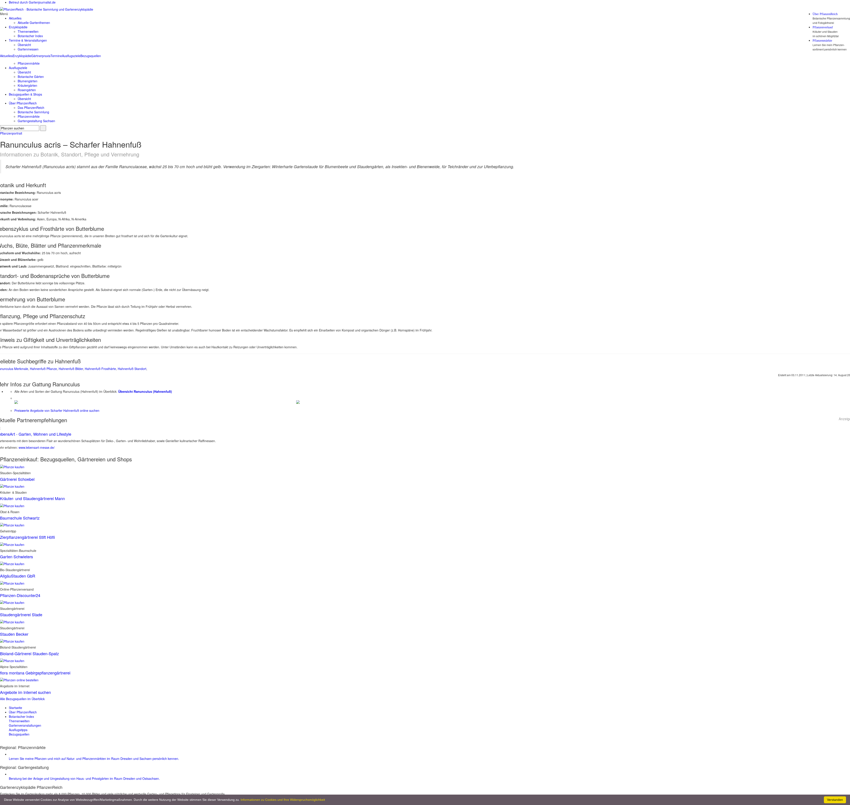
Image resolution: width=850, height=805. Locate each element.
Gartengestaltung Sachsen (36, 121)
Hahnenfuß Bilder (71, 368)
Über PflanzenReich (825, 14)
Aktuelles (6, 56)
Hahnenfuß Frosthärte (100, 368)
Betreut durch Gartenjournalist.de (32, 2)
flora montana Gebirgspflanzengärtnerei (35, 673)
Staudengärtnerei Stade (21, 614)
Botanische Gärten (31, 76)
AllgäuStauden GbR (17, 576)
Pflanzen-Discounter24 (20, 595)
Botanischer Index (30, 36)
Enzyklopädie (22, 56)
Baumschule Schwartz (20, 518)
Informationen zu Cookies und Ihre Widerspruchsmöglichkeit (283, 799)
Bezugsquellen (90, 56)
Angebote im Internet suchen (25, 692)
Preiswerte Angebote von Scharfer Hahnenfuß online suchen (56, 410)
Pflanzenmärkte (822, 40)
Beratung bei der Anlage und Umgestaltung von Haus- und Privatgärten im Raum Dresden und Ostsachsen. (84, 778)
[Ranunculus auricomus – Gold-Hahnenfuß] (16, 401)
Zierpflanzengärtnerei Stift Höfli (27, 537)
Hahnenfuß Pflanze (43, 368)
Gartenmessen (28, 49)
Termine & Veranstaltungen (28, 40)
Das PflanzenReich (31, 107)
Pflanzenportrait (11, 133)
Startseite (15, 707)
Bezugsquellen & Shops (25, 94)
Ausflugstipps (18, 730)
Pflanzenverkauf (823, 27)
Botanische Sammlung (33, 112)
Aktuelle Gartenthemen (34, 22)
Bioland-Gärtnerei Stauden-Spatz (29, 653)
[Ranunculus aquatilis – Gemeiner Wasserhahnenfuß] (298, 401)
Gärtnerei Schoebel (17, 479)
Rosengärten (27, 90)
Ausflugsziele (71, 56)
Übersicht (24, 44)
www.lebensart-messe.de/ (37, 447)
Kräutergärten (27, 85)
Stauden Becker (14, 634)
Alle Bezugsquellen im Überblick (22, 699)
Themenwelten (28, 31)
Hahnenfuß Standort (132, 368)
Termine (56, 56)
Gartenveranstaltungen (25, 725)
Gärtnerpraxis (40, 56)
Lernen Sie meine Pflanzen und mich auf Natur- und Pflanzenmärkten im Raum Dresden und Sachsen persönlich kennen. (94, 758)
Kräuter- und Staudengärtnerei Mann (32, 498)
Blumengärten (27, 81)
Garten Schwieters (16, 556)
